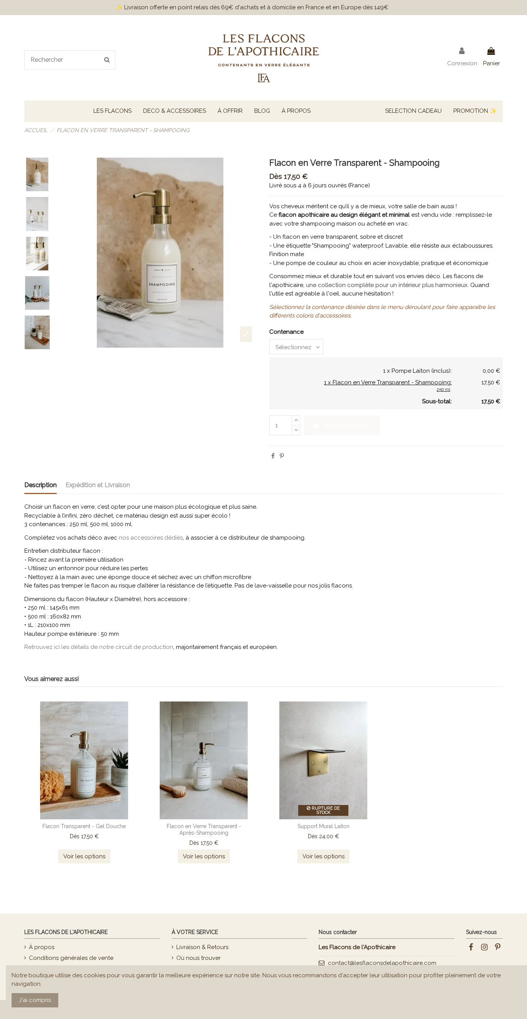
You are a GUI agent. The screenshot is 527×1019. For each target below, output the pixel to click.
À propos (41, 947)
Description (40, 485)
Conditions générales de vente (71, 957)
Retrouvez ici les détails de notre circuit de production (98, 647)
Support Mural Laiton (323, 826)
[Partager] (273, 456)
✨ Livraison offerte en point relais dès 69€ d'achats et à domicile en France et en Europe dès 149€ (251, 7)
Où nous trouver (198, 957)
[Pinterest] (282, 456)
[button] (112, 111)
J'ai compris (35, 1000)
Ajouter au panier (347, 425)
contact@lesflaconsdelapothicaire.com (382, 963)
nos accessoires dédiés (151, 537)
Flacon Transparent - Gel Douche (84, 826)
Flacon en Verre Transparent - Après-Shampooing (204, 829)
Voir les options (84, 856)
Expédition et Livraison (98, 485)
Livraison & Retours (202, 947)
